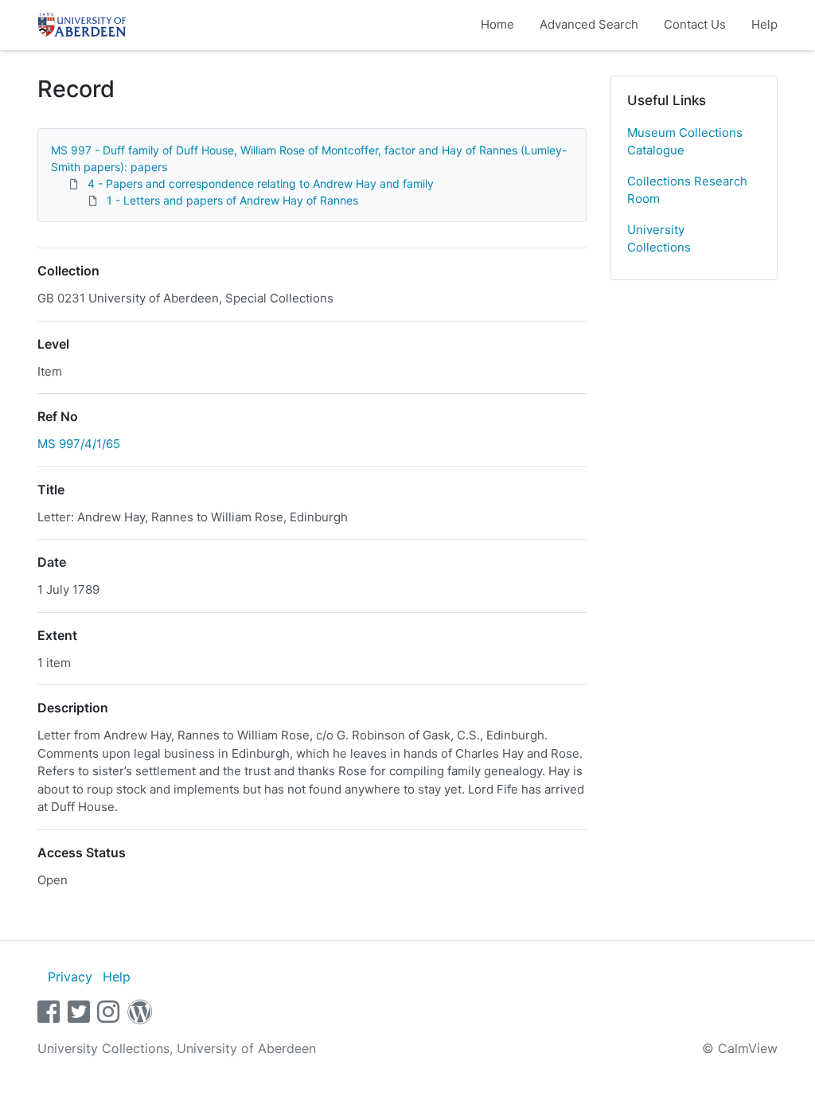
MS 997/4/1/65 (78, 443)
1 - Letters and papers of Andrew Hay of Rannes (232, 200)
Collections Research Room (687, 190)
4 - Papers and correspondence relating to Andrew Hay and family (261, 183)
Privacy (70, 977)
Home (497, 24)
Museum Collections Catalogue (685, 141)
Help (764, 24)
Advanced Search (589, 24)
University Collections (659, 238)
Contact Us (695, 24)
